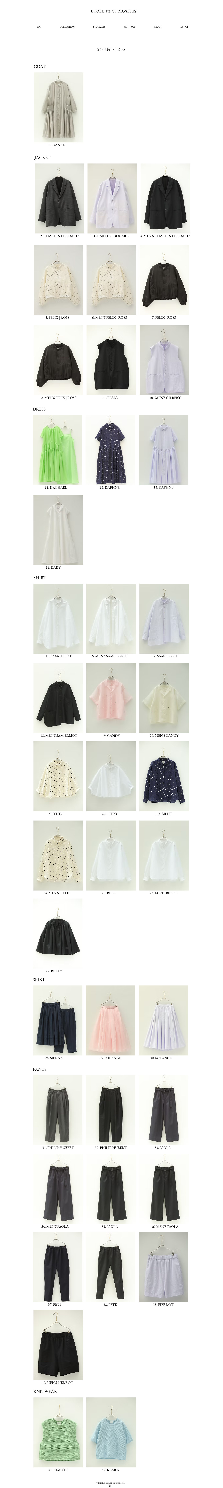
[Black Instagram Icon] (109, 1486)
